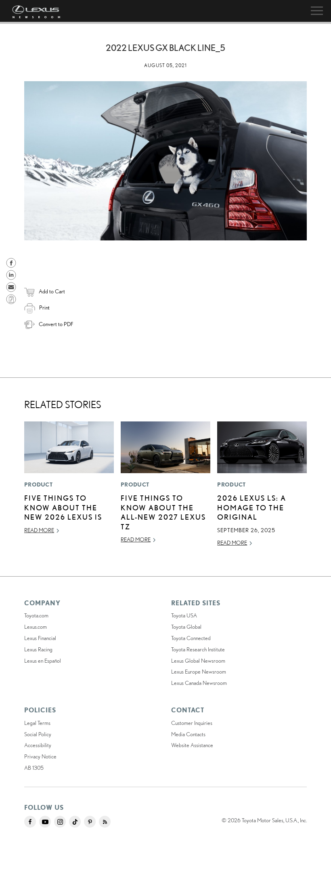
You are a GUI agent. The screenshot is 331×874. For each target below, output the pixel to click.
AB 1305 (34, 767)
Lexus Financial (40, 638)
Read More (39, 530)
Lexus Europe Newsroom (198, 671)
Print (44, 307)
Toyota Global (186, 626)
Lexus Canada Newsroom (199, 683)
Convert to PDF (56, 324)
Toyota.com (36, 615)
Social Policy (37, 734)
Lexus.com (35, 626)
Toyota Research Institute (198, 649)
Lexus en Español (42, 660)
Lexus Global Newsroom (198, 660)
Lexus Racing (38, 649)
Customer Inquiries (191, 723)
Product (38, 484)
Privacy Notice (40, 756)
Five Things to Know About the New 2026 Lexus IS (63, 507)
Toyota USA (184, 615)
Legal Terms (37, 723)
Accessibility (37, 745)
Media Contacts (188, 734)
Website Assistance (192, 745)
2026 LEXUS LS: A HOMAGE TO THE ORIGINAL (251, 507)
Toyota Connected (191, 638)
